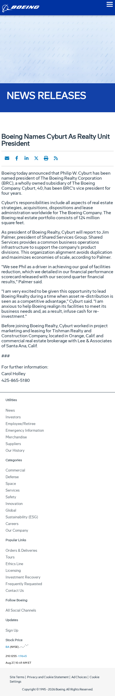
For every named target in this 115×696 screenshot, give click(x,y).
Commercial (15, 470)
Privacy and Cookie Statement (48, 677)
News (10, 410)
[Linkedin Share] (26, 158)
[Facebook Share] (17, 158)
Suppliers (13, 444)
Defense (12, 477)
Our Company (17, 530)
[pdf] (65, 158)
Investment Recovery (23, 577)
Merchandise (16, 437)
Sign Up (12, 630)
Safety (11, 497)
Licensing (13, 570)
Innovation (14, 504)
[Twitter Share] (36, 158)
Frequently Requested (24, 584)
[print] (46, 158)
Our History (15, 450)
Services (13, 490)
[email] (7, 158)
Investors (13, 417)
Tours (10, 557)
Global (11, 510)
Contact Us (15, 590)
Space (11, 484)
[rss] (56, 158)
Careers (12, 524)
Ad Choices (79, 677)
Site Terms (17, 677)
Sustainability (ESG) (22, 517)
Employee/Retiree (20, 424)
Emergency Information (25, 430)
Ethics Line (14, 564)
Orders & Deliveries (21, 550)
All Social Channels (21, 610)
